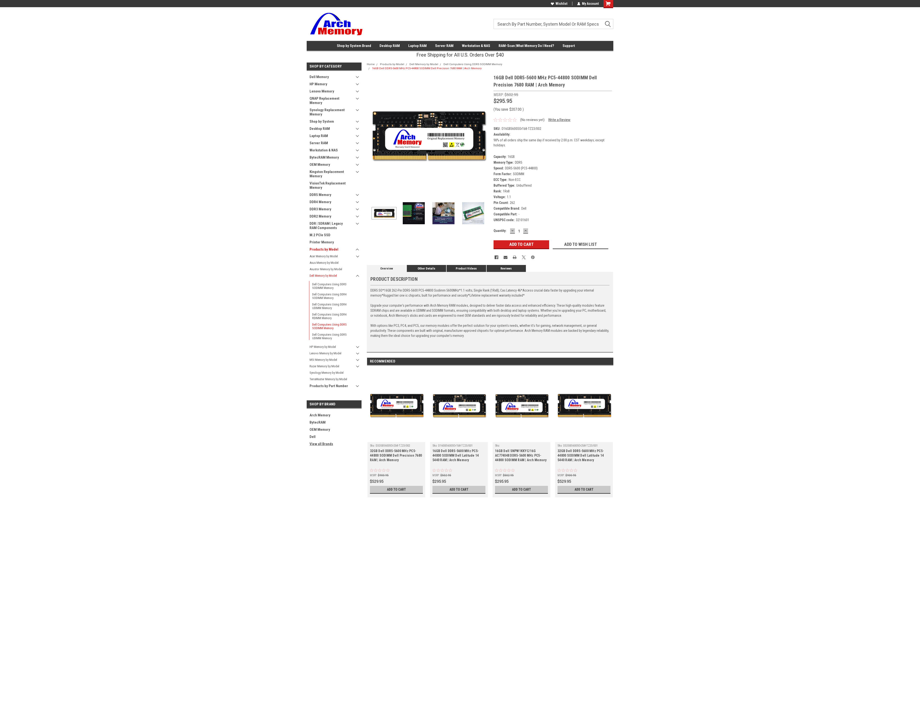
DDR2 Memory (320, 216)
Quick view (396, 438)
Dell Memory (319, 77)
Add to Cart (396, 489)
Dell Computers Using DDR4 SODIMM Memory (329, 296)
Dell (313, 437)
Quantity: (500, 231)
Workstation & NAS (476, 46)
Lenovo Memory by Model (325, 353)
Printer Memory (322, 242)
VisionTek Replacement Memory (328, 185)
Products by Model (324, 249)
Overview (386, 268)
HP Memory (318, 84)
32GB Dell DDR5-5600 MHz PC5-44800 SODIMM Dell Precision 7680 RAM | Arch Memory (396, 455)
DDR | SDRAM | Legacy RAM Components (326, 225)
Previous (371, 135)
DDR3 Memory (320, 209)
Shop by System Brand (354, 46)
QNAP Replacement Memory (324, 100)
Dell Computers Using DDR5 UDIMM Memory (329, 336)
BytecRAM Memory (324, 157)
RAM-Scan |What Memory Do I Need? (526, 46)
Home (371, 64)
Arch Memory (320, 415)
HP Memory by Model (323, 347)
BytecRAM (318, 422)
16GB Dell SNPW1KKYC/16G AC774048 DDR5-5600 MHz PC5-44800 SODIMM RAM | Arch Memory (521, 455)
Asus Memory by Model (324, 262)
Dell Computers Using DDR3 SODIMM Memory (329, 286)
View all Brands (321, 444)
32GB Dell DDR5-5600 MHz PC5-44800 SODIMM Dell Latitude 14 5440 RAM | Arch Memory (581, 455)
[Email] (505, 257)
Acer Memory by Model (324, 256)
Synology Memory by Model (327, 372)
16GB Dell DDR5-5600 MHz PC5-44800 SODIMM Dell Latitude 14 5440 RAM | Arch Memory (455, 455)
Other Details (426, 268)
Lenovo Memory (322, 91)
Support (569, 46)
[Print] (515, 257)
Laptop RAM (417, 46)
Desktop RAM (390, 46)
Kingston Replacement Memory (327, 174)
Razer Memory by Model (324, 366)
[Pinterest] (533, 257)
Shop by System (322, 121)
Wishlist (561, 4)
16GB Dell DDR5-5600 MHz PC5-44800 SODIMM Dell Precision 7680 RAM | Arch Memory (427, 68)
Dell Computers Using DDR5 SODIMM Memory (329, 326)
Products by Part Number (329, 386)
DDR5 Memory (320, 195)
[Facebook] (496, 257)
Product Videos (466, 268)
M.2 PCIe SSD (320, 235)
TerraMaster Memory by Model (328, 379)
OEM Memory (320, 164)
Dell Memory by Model (323, 275)
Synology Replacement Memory (327, 112)
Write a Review (559, 120)
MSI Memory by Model (323, 360)
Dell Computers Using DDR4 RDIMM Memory (329, 316)
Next (485, 135)
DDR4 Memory (320, 202)
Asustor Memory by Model (326, 269)
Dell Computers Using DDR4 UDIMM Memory (329, 306)
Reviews (506, 268)
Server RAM (444, 46)
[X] (524, 257)
